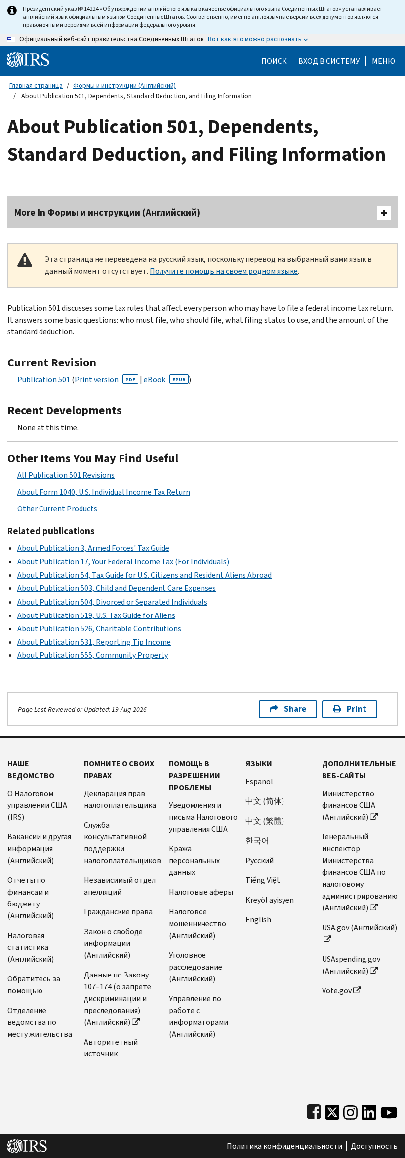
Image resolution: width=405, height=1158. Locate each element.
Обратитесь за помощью (33, 985)
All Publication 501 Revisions (66, 475)
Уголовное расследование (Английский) (195, 967)
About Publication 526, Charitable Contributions (99, 628)
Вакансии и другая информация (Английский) (39, 849)
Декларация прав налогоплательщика (120, 799)
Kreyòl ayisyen (269, 900)
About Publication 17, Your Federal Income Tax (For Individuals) (123, 561)
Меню (383, 61)
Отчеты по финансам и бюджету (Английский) (30, 898)
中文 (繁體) (264, 821)
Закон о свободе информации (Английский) (113, 943)
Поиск (274, 61)
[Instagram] (350, 1110)
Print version (105, 379)
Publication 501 (43, 379)
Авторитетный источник (111, 1048)
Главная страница (36, 85)
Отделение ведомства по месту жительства (39, 1022)
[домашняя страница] (28, 59)
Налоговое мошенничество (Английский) (197, 923)
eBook (165, 379)
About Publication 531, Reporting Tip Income (94, 642)
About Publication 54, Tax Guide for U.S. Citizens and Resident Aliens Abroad (144, 575)
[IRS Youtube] (389, 1110)
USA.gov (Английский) (359, 927)
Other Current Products (57, 509)
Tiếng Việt (262, 880)
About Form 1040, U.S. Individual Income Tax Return (103, 492)
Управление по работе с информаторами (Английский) (198, 1016)
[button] (329, 61)
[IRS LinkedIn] (369, 1110)
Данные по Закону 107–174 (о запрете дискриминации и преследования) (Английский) (117, 998)
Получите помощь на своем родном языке (224, 271)
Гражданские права (118, 911)
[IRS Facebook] (314, 1110)
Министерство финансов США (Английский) (348, 805)
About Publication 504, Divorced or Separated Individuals (112, 602)
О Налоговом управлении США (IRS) (37, 805)
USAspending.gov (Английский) (351, 965)
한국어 (257, 840)
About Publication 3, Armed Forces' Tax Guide (93, 548)
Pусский (259, 860)
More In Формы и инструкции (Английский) (107, 212)
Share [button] (295, 709)
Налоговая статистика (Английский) (30, 947)
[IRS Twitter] (332, 1110)
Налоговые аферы (201, 892)
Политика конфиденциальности (284, 1146)
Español (259, 781)
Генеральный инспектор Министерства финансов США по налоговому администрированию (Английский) (360, 872)
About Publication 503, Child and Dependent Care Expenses (116, 588)
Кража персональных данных (194, 860)
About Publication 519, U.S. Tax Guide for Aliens (96, 615)
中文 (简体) (264, 801)
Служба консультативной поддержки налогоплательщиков (122, 843)
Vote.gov (337, 990)
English (258, 919)
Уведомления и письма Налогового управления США (203, 817)
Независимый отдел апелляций (120, 886)
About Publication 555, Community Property (92, 655)
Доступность (374, 1146)
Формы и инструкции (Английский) (124, 85)
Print (356, 709)
